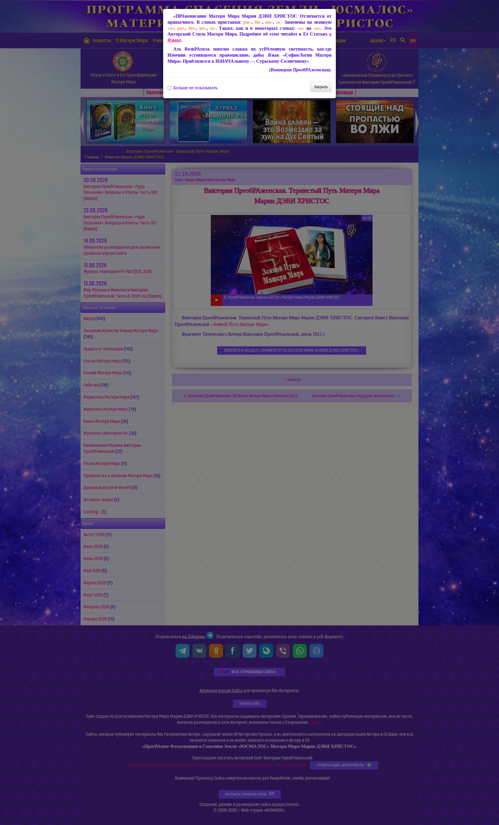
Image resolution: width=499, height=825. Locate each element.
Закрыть (321, 87)
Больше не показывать (195, 88)
